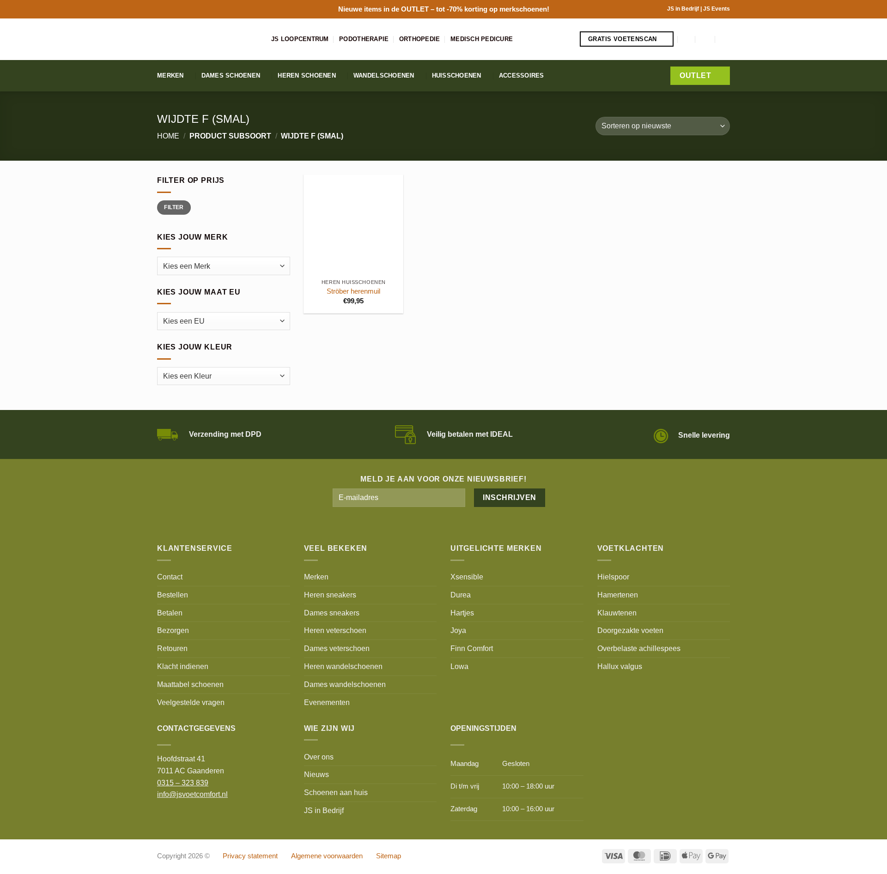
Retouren (172, 648)
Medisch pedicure (481, 39)
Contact (169, 577)
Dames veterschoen (337, 648)
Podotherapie (364, 39)
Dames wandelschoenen (345, 684)
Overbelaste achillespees (638, 648)
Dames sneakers (331, 613)
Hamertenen (617, 595)
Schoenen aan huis (336, 792)
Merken (170, 75)
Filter (173, 207)
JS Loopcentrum (300, 39)
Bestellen (172, 595)
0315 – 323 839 (182, 782)
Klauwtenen (617, 613)
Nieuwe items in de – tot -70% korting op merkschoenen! (443, 9)
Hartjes (462, 613)
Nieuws (316, 774)
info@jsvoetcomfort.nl (192, 794)
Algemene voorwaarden (327, 856)
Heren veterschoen (335, 630)
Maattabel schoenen (190, 684)
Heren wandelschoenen (343, 666)
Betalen (169, 613)
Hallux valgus (619, 666)
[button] (687, 39)
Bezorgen (173, 630)
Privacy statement (250, 856)
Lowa (459, 666)
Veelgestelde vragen (191, 702)
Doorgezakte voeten (630, 630)
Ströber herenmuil (353, 291)
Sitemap (388, 856)
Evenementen (327, 702)
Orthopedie (419, 39)
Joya (458, 630)
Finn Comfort (471, 648)
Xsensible (466, 577)
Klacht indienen (182, 666)
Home (168, 136)
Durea (460, 595)
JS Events (716, 9)
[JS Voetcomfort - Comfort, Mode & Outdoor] (207, 39)
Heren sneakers (330, 595)
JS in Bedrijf (683, 9)
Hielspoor (613, 577)
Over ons (319, 757)
